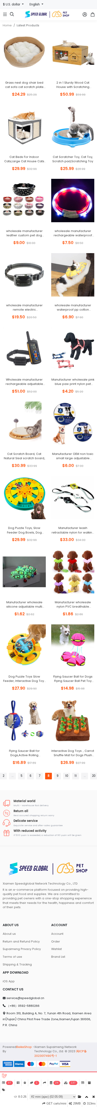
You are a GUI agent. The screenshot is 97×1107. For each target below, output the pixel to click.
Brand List (58, 957)
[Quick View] (13, 76)
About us (9, 934)
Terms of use (12, 957)
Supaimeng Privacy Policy (22, 949)
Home (7, 25)
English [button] (35, 4)
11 (75, 776)
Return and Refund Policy (21, 941)
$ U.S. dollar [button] (12, 4)
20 (93, 776)
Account (57, 934)
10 (66, 776)
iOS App (9, 981)
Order (55, 941)
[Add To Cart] (35, 76)
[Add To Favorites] (24, 76)
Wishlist (56, 949)
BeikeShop (24, 1047)
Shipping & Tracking (17, 964)
